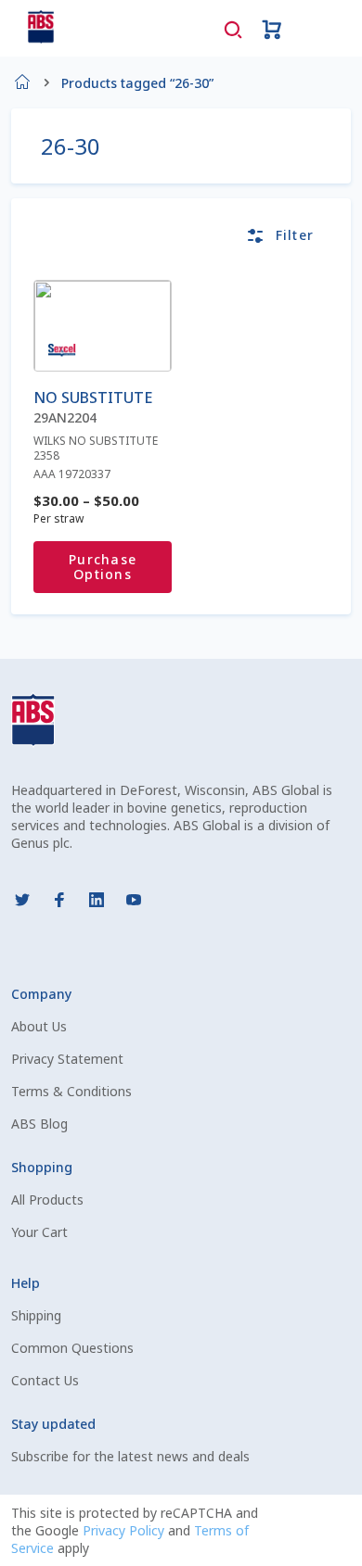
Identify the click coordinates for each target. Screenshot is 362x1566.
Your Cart (39, 1232)
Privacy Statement (67, 1058)
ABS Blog (39, 1123)
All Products (47, 1199)
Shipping (36, 1315)
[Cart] (272, 27)
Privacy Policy (125, 1530)
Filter (295, 235)
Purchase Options (102, 566)
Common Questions (72, 1348)
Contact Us (45, 1380)
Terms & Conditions (71, 1091)
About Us (39, 1026)
